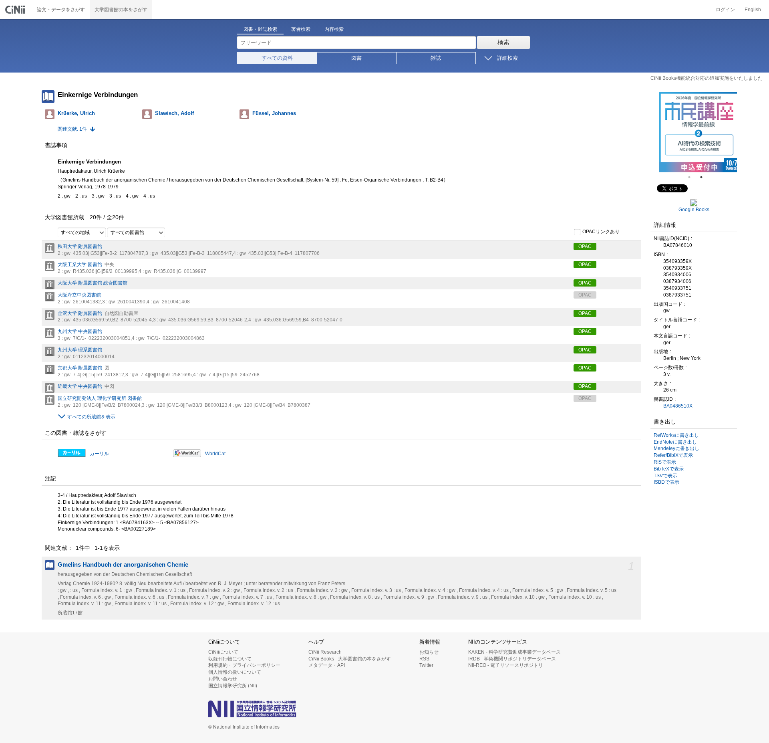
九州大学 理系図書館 (80, 350)
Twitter (426, 665)
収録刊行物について (230, 659)
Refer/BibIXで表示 (673, 455)
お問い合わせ (222, 679)
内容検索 (334, 29)
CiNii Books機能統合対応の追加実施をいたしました (706, 78)
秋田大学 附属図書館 (80, 246)
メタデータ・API (326, 665)
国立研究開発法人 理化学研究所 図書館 (100, 398)
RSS (424, 659)
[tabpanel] (695, 132)
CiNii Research (325, 652)
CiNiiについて (223, 652)
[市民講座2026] (695, 132)
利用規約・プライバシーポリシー (244, 665)
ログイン (725, 9)
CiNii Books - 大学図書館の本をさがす (349, 659)
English (753, 9)
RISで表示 (665, 462)
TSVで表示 (665, 476)
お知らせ (429, 652)
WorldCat (215, 453)
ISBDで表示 (666, 482)
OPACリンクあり (601, 231)
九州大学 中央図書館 (80, 331)
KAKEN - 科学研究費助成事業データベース (514, 652)
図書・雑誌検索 (260, 29)
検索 (503, 42)
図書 (356, 58)
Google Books (693, 209)
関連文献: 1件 (72, 129)
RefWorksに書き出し (676, 435)
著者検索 (300, 29)
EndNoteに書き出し (675, 442)
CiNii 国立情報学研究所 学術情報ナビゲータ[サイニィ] (16, 9)
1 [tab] (692, 177)
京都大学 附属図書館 (80, 368)
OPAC (585, 246)
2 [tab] (705, 177)
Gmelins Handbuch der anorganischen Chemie (123, 564)
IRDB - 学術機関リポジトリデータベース (512, 659)
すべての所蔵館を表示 (91, 417)
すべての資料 (277, 58)
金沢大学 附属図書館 (80, 313)
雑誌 (436, 58)
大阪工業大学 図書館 (80, 264)
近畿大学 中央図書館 (80, 386)
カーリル (99, 453)
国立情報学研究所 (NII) (232, 685)
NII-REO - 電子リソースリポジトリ (505, 665)
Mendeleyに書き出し (676, 448)
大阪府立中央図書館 (79, 295)
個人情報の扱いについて (234, 672)
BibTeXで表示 (669, 469)
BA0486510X (678, 406)
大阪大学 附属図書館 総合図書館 (92, 283)
